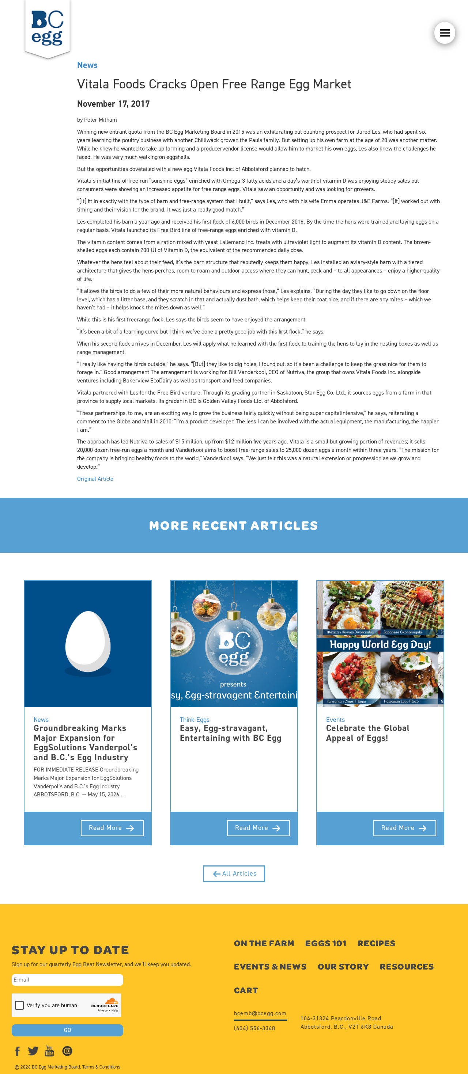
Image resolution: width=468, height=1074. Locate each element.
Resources (407, 966)
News (87, 65)
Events (335, 719)
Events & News (270, 966)
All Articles (239, 873)
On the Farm (264, 943)
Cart (246, 990)
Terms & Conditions (101, 1067)
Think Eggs (195, 719)
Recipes (377, 943)
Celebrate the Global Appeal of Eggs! (368, 732)
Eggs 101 (326, 943)
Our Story (343, 966)
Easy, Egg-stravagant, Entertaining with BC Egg (231, 732)
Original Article (95, 479)
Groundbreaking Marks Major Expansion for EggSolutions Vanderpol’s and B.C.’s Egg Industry (85, 742)
